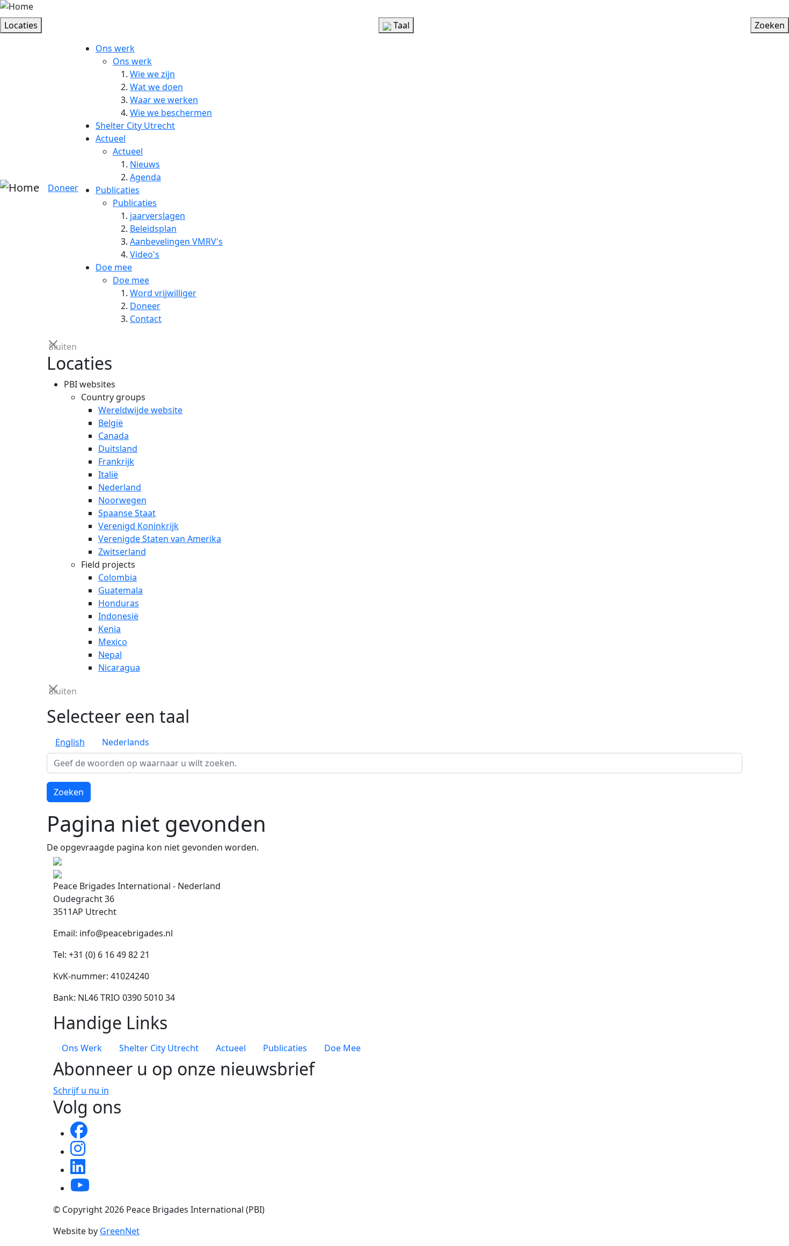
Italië (108, 474)
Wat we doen (156, 87)
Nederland (119, 487)
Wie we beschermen (171, 113)
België (110, 423)
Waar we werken (164, 100)
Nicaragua (119, 667)
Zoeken (69, 792)
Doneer (63, 188)
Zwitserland (122, 552)
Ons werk (115, 48)
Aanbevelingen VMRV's (176, 241)
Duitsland (117, 449)
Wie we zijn (152, 74)
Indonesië (118, 616)
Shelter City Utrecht (135, 125)
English (70, 742)
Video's (144, 254)
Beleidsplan (153, 228)
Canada (113, 436)
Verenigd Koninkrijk (138, 526)
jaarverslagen (157, 216)
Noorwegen (122, 500)
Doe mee (114, 267)
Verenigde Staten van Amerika (159, 539)
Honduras (118, 603)
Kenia (109, 629)
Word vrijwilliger (163, 293)
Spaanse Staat (127, 513)
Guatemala (120, 590)
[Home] (16, 6)
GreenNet (120, 1231)
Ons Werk (82, 1048)
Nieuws (145, 164)
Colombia (117, 577)
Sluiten (54, 346)
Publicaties (118, 190)
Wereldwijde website (140, 410)
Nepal (110, 655)
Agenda (145, 177)
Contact (146, 319)
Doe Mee (342, 1048)
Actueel (111, 138)
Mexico (112, 642)
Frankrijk (116, 461)
